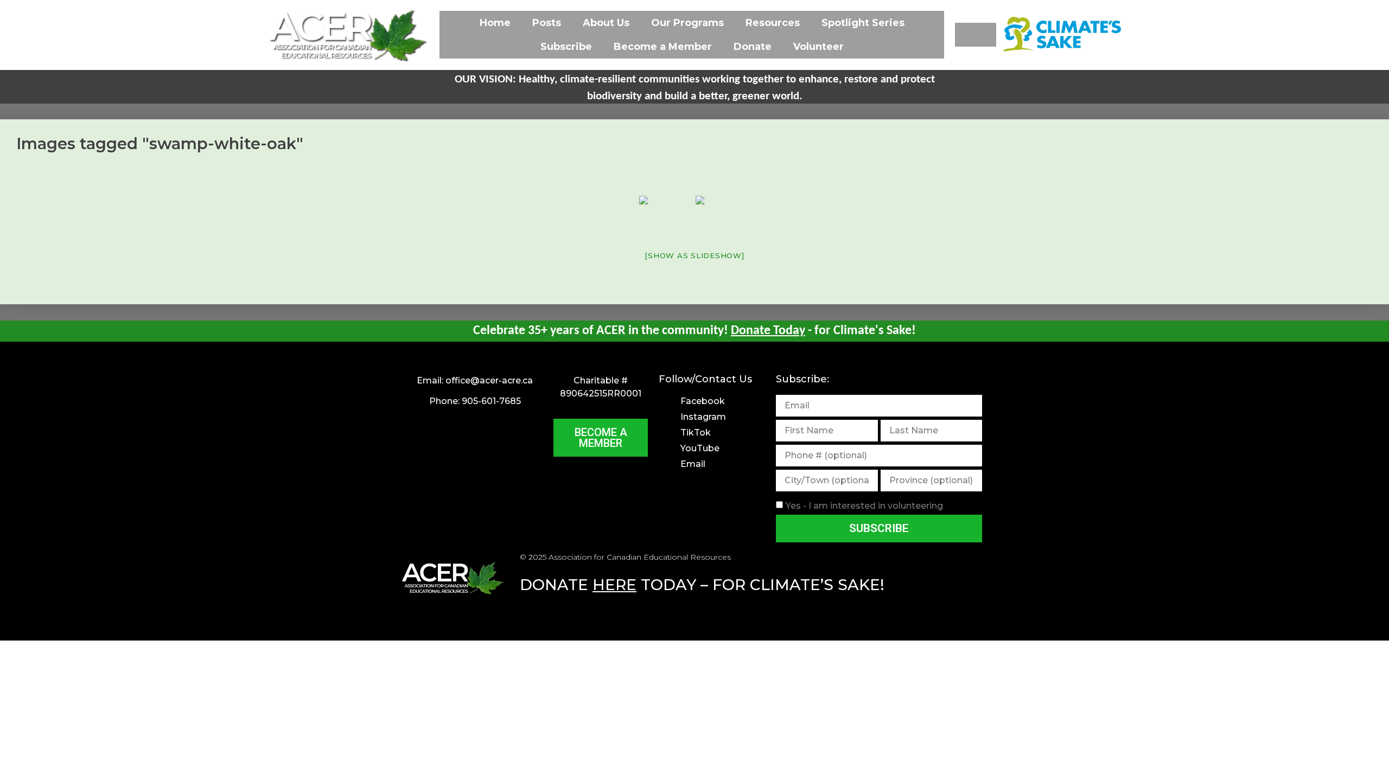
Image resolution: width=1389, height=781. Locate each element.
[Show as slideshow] (694, 255)
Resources (773, 23)
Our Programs (687, 23)
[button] (975, 35)
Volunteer (818, 47)
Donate (753, 47)
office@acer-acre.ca (489, 380)
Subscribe (566, 47)
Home (495, 23)
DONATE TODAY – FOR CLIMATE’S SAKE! (702, 584)
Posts (546, 23)
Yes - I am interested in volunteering (864, 505)
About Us (606, 23)
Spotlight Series (862, 23)
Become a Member (663, 47)
